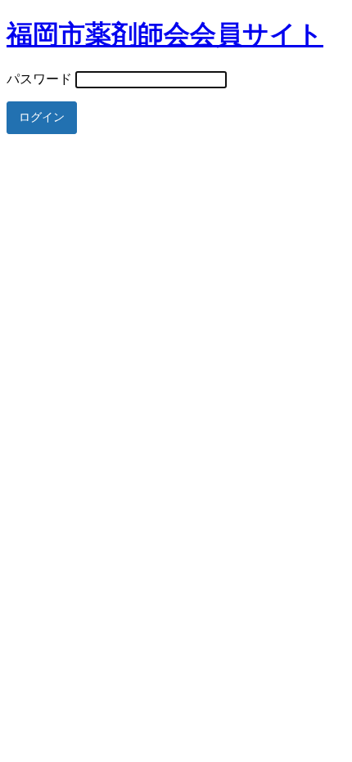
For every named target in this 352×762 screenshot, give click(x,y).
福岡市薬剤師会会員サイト (165, 34)
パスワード (39, 79)
